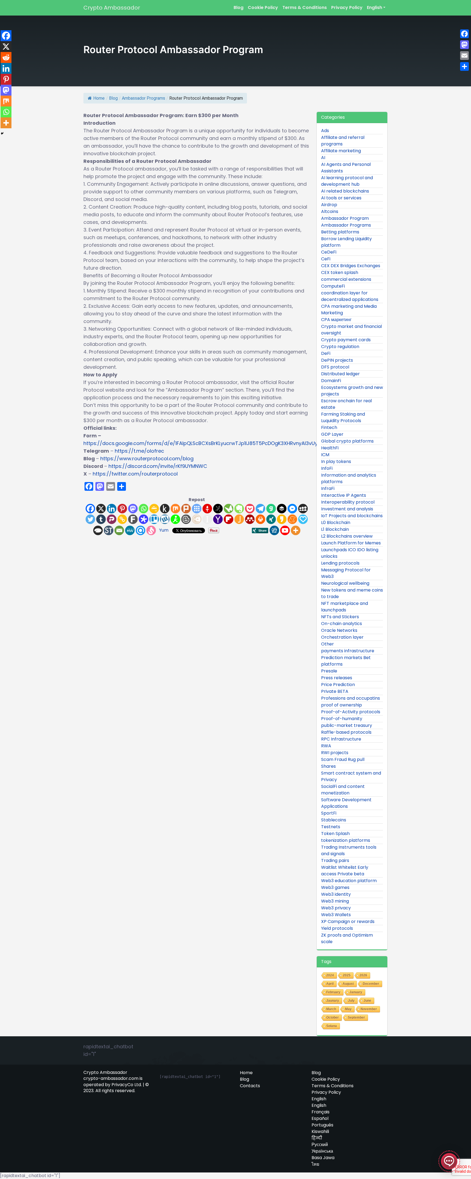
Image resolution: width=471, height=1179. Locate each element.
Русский (320, 1145)
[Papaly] (303, 519)
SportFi (328, 813)
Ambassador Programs (143, 98)
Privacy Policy (347, 7)
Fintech (329, 427)
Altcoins (329, 211)
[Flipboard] (228, 519)
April (330, 984)
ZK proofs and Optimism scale (347, 938)
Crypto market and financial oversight (351, 329)
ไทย (315, 1164)
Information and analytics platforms (348, 478)
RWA (326, 746)
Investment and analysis (347, 509)
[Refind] (140, 530)
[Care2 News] (228, 508)
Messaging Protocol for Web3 (346, 573)
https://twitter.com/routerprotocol (135, 473)
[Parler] (111, 519)
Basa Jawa (323, 1158)
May (348, 1009)
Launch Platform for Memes (351, 543)
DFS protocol (335, 367)
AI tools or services (341, 198)
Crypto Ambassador (111, 7)
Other (327, 644)
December (371, 984)
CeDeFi (328, 252)
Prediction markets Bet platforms (346, 660)
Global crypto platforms (347, 441)
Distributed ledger (340, 374)
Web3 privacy (336, 908)
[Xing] (271, 519)
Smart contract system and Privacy (351, 776)
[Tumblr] (101, 519)
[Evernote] (239, 508)
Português (322, 1125)
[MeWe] (130, 530)
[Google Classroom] (154, 508)
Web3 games (335, 887)
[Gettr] (207, 508)
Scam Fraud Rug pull (342, 759)
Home (99, 98)
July (351, 1001)
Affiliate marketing (341, 151)
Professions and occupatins (350, 698)
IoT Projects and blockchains (352, 516)
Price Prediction (338, 684)
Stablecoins (333, 820)
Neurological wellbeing (345, 583)
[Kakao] (281, 519)
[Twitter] (90, 519)
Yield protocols (337, 928)
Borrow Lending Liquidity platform (346, 242)
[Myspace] (303, 508)
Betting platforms (340, 232)
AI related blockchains (345, 191)
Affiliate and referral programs (342, 140)
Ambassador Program (345, 218)
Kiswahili (320, 1131)
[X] (101, 508)
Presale (329, 671)
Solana (331, 1026)
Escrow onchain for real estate (346, 404)
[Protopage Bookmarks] (143, 519)
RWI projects (334, 753)
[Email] (119, 530)
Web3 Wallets (336, 915)
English (374, 7)
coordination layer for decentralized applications (349, 296)
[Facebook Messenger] (292, 508)
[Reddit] (6, 57)
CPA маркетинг (336, 319)
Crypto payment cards (346, 340)
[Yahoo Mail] (218, 519)
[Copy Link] (122, 519)
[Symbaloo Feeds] (196, 508)
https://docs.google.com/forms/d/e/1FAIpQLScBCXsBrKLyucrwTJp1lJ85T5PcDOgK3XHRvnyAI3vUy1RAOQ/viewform (220, 443)
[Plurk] (186, 508)
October (332, 1017)
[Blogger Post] (186, 519)
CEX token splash (339, 272)
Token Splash (335, 833)
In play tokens (336, 461)
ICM (325, 455)
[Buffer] (281, 508)
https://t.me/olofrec (139, 450)
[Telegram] (260, 508)
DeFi (325, 353)
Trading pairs (335, 860)
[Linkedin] (111, 508)
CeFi (325, 259)
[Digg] (274, 530)
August (348, 984)
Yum (163, 530)
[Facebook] (90, 508)
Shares (328, 766)
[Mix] (175, 508)
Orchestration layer (342, 637)
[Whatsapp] (143, 508)
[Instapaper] (207, 519)
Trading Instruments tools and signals (348, 850)
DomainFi (331, 380)
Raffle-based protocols (346, 732)
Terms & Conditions (304, 7)
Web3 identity (336, 894)
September (356, 1017)
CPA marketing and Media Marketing (349, 309)
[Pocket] (250, 508)
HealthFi (330, 448)
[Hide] (2, 133)
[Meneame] (292, 519)
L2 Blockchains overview (347, 536)
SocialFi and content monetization (343, 789)
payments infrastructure (347, 651)
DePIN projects (337, 360)
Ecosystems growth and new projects (352, 390)
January (355, 992)
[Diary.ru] (196, 519)
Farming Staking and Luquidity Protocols (343, 417)
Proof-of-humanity (341, 718)
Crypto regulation (340, 346)
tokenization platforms (345, 840)
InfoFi (327, 468)
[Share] (464, 66)
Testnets (330, 827)
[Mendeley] (250, 519)
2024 (330, 975)
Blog (238, 7)
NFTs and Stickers (340, 617)
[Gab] (271, 508)
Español (320, 1118)
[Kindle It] (165, 508)
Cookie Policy (263, 7)
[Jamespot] (239, 519)
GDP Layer (332, 434)
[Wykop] (165, 519)
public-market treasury (346, 725)
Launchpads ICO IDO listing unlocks (349, 553)
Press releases (336, 678)
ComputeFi (333, 286)
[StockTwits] (108, 530)
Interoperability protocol (348, 502)
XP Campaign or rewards (348, 921)
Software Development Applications (346, 803)
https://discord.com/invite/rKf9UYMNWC (157, 466)
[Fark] (133, 519)
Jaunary (332, 1001)
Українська (322, 1151)
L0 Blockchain (335, 522)
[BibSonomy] (218, 508)
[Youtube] (285, 530)
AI (323, 157)
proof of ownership (341, 705)
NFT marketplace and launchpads (344, 606)
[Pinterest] (122, 508)
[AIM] (175, 519)
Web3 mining (335, 901)
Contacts (250, 1086)
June (367, 1001)
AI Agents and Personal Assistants (346, 167)
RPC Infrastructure (341, 739)
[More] (295, 530)
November (369, 1009)
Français (321, 1112)
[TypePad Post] (98, 530)
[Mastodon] (133, 508)
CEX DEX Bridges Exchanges (350, 266)
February (333, 992)
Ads (325, 130)
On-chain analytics (341, 623)
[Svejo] (151, 530)
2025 (347, 975)
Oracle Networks (339, 630)
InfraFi (327, 488)
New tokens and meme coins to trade (352, 593)
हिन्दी (317, 1138)
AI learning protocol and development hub (347, 181)
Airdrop (329, 205)
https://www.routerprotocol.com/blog (147, 458)
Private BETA (334, 691)
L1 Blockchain (335, 529)
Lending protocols (340, 563)
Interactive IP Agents (343, 495)
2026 (363, 975)
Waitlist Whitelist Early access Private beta (344, 870)
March (331, 1009)
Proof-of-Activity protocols (350, 712)
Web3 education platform (349, 881)
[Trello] (154, 519)
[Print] (260, 519)
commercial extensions (346, 279)
